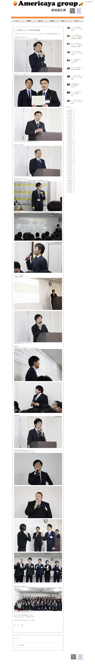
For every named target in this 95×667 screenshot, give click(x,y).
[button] (28, 21)
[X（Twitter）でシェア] (18, 625)
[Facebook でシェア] (14, 625)
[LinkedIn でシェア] (22, 625)
